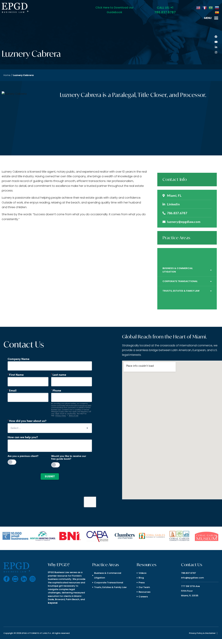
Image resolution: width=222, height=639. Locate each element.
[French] (204, 8)
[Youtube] (216, 42)
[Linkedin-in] (216, 47)
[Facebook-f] (6, 579)
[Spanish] (217, 12)
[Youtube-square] (15, 579)
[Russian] (217, 8)
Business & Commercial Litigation (178, 270)
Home (6, 75)
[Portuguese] (211, 8)
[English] (198, 8)
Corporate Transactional (180, 281)
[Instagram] (216, 52)
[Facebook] (216, 36)
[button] (216, 18)
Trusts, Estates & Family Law (181, 290)
